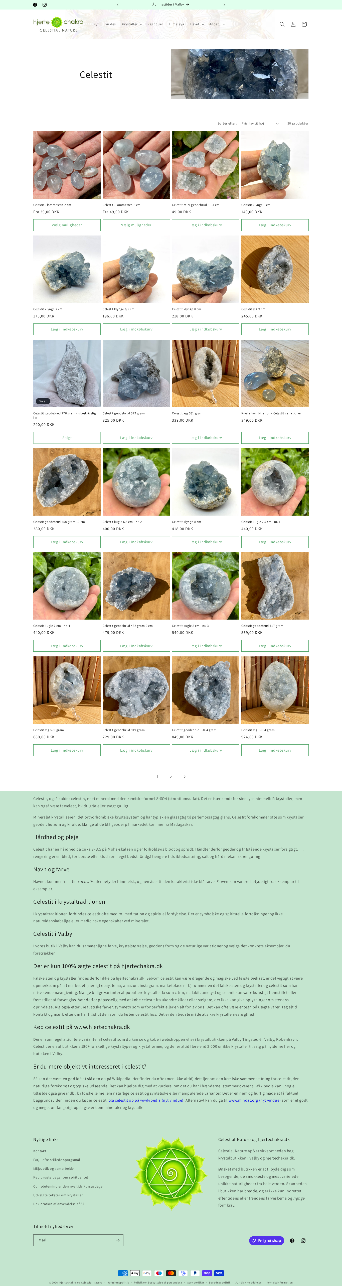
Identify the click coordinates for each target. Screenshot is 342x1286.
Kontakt (39, 1151)
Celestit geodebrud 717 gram (262, 626)
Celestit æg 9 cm (253, 309)
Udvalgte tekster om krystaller (58, 1195)
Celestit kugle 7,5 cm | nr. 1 (260, 522)
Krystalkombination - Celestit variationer (271, 413)
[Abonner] (117, 1240)
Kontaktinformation (279, 1282)
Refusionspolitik (118, 1282)
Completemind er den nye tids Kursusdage (67, 1186)
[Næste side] (184, 776)
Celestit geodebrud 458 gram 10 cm (59, 522)
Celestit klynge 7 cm (48, 309)
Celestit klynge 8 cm (186, 309)
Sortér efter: (227, 123)
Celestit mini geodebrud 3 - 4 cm (196, 205)
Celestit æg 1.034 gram (258, 730)
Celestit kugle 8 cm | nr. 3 (190, 626)
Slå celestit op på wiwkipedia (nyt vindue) (146, 1100)
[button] (131, 24)
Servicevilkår (195, 1282)
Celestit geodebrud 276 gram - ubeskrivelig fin (64, 415)
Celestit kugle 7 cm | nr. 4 (51, 626)
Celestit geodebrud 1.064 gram (194, 730)
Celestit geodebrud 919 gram (124, 730)
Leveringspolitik (219, 1282)
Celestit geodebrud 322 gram (124, 413)
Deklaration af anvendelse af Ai (58, 1204)
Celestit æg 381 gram (187, 413)
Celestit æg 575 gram (48, 730)
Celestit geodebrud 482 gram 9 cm (128, 626)
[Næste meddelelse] (224, 5)
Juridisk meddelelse (248, 1282)
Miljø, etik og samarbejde (53, 1168)
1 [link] (157, 776)
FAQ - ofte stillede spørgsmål (56, 1159)
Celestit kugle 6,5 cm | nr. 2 (122, 522)
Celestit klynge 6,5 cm (118, 309)
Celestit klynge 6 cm (256, 205)
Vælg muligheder (67, 224)
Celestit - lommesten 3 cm (122, 205)
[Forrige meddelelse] (117, 5)
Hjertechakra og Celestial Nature (80, 1282)
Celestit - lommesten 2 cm (52, 205)
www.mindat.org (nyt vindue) (255, 1100)
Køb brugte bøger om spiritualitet (60, 1177)
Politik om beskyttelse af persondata (158, 1282)
